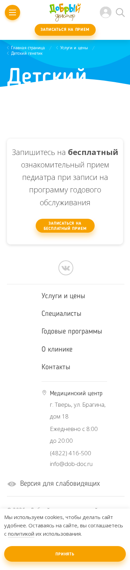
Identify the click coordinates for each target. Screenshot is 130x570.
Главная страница (28, 48)
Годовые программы (72, 331)
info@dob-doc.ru (71, 464)
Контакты (56, 367)
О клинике (57, 349)
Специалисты (61, 314)
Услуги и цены (74, 48)
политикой (21, 533)
